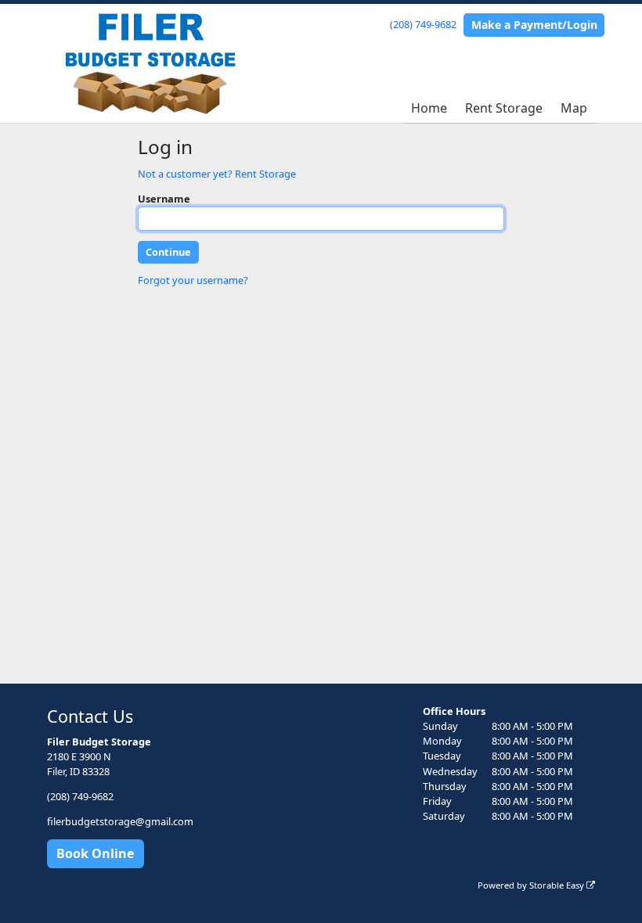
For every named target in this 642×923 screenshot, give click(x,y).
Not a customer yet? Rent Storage (217, 174)
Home (429, 108)
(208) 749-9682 (423, 24)
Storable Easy (557, 885)
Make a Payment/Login (534, 24)
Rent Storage (504, 108)
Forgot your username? (193, 280)
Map (574, 108)
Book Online (95, 853)
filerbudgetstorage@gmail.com (120, 821)
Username (164, 199)
